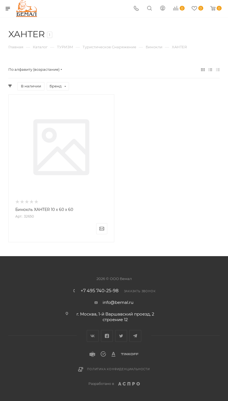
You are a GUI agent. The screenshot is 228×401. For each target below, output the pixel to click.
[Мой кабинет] (162, 8)
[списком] (210, 69)
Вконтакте (93, 336)
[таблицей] (218, 69)
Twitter (121, 336)
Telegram (135, 336)
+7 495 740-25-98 (99, 291)
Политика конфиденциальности (118, 369)
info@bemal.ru (118, 302)
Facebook (107, 336)
